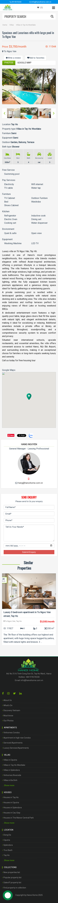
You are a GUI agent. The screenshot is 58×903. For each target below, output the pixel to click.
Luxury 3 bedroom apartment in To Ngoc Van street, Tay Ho (27, 614)
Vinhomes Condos (11, 732)
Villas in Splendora (11, 770)
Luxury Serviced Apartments (16, 748)
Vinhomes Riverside (12, 775)
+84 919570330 (33, 677)
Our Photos (8, 720)
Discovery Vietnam (11, 710)
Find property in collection (14, 888)
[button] (29, 396)
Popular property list (12, 877)
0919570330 (16, 2)
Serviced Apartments (13, 743)
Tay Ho (6, 855)
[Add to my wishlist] (51, 604)
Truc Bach (7, 850)
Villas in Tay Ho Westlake (26, 25)
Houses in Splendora (12, 807)
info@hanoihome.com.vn (32, 680)
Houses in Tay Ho (11, 797)
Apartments (10, 727)
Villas (11, 25)
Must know (8, 715)
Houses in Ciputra (11, 802)
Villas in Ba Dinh (10, 780)
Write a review (14, 58)
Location (8, 830)
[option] (29, 86)
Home (5, 25)
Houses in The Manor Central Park (18, 818)
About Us (7, 700)
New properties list (11, 872)
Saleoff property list (12, 882)
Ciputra (6, 840)
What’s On (7, 705)
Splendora (8, 845)
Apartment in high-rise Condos (17, 738)
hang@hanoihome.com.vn (30, 483)
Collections (10, 867)
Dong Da (7, 835)
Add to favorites (36, 58)
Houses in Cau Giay (11, 813)
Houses (8, 792)
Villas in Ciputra (10, 760)
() (41, 7)
